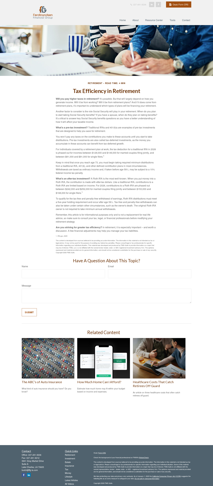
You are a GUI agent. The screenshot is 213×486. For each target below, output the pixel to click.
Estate (68, 462)
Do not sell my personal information (147, 478)
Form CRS (102, 453)
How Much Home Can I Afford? (99, 382)
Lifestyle (68, 476)
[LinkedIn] (151, 4)
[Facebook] (158, 4)
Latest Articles (71, 480)
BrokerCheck (144, 457)
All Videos (69, 483)
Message (26, 285)
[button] (122, 20)
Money (68, 472)
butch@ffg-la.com (30, 470)
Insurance (69, 465)
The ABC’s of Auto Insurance (42, 382)
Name (25, 266)
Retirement (70, 454)
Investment (70, 458)
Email (111, 266)
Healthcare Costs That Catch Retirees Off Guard (153, 384)
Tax (66, 469)
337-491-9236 (139, 4)
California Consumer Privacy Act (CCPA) (166, 476)
